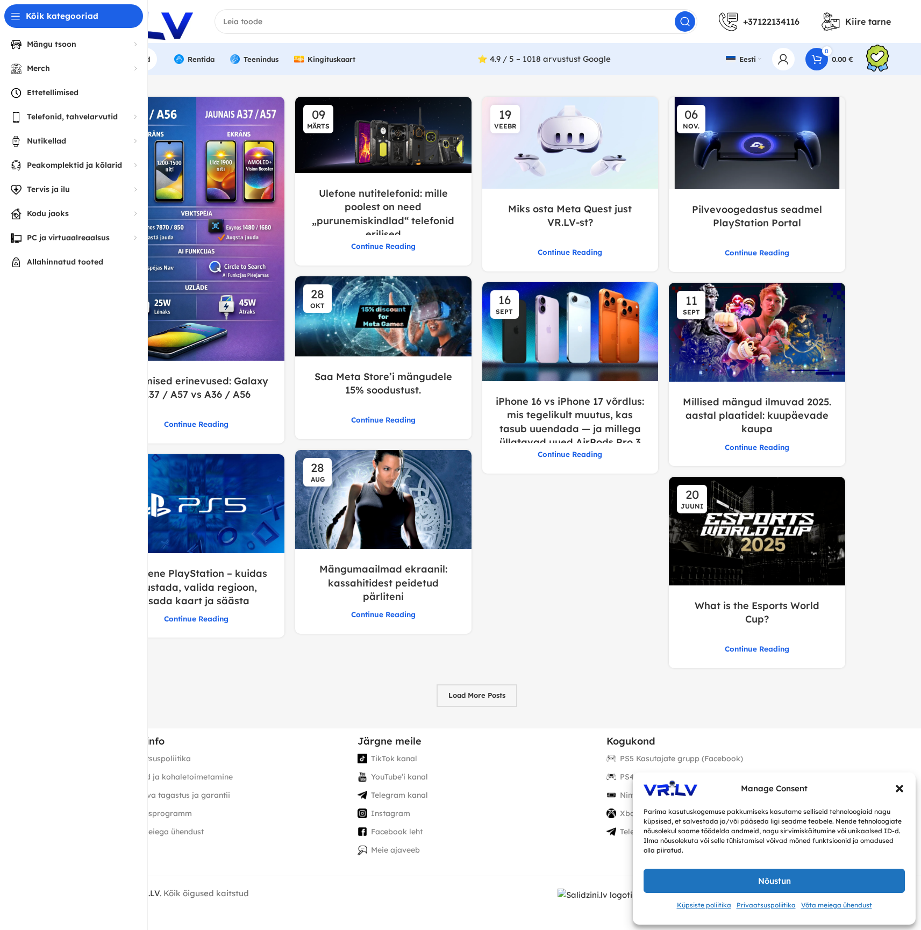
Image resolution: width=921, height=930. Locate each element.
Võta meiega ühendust (836, 905)
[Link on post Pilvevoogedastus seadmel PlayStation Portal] (757, 143)
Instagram (390, 813)
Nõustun (774, 881)
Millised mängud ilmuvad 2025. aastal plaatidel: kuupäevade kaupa (757, 415)
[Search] (685, 21)
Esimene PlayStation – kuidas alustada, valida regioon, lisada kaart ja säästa (196, 586)
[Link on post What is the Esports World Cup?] (757, 531)
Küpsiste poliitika (704, 905)
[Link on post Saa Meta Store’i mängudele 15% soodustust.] (383, 316)
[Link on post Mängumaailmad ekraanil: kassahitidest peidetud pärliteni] (383, 499)
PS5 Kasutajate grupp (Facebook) (681, 758)
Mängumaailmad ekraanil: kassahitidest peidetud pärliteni (383, 582)
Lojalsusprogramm (157, 813)
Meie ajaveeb (395, 850)
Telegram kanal (399, 795)
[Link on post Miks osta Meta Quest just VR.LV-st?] (570, 143)
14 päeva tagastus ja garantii (176, 795)
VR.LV (148, 893)
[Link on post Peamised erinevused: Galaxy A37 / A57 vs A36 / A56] (197, 229)
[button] (899, 788)
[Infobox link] (877, 59)
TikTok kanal (394, 758)
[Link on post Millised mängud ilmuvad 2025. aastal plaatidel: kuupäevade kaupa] (757, 332)
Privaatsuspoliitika (766, 905)
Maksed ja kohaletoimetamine (177, 777)
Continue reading (196, 423)
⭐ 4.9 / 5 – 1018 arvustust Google (544, 59)
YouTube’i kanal (399, 777)
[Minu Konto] (783, 59)
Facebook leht (397, 831)
